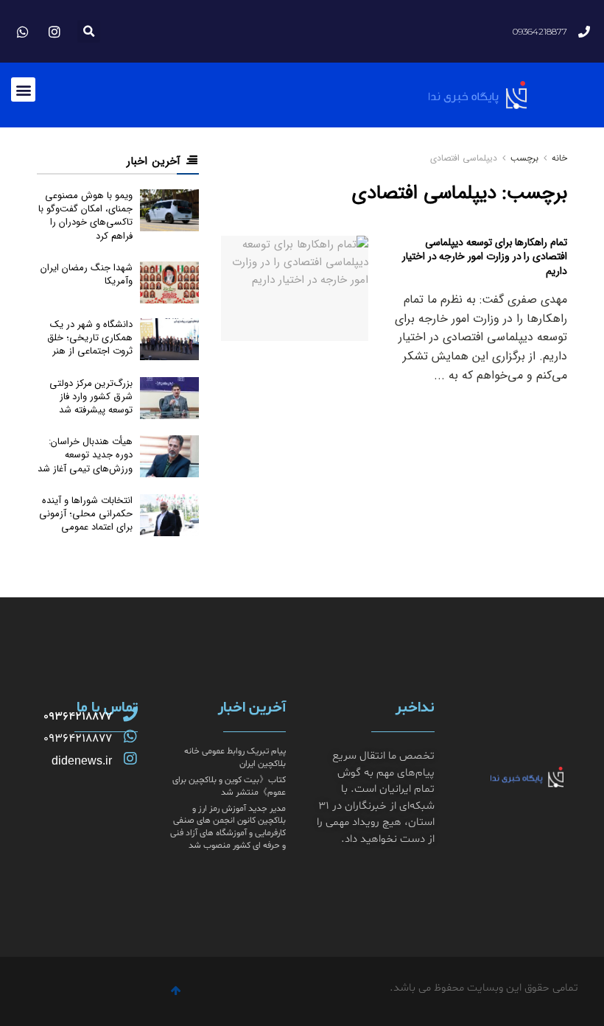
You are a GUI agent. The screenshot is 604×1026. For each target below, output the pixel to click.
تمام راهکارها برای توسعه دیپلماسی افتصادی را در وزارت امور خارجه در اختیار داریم (484, 256)
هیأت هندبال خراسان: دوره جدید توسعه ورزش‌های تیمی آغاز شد (85, 455)
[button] (88, 31)
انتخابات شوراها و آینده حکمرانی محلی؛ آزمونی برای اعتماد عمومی (86, 514)
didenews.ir (82, 760)
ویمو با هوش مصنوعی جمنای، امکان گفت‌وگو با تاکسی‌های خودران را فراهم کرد (85, 216)
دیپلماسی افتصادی (463, 158)
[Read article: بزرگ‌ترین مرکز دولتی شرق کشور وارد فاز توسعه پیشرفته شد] (169, 398)
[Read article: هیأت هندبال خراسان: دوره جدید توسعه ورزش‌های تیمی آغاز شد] (169, 456)
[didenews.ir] (130, 758)
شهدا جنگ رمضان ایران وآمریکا (87, 274)
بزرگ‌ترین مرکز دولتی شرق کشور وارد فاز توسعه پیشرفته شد (91, 397)
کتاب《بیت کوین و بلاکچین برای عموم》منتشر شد (229, 786)
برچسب (524, 158)
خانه (558, 158)
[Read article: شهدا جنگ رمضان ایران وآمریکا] (169, 282)
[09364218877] (130, 714)
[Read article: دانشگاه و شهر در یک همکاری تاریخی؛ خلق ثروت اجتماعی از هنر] (169, 339)
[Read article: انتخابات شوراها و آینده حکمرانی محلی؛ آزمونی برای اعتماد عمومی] (169, 515)
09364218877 (77, 717)
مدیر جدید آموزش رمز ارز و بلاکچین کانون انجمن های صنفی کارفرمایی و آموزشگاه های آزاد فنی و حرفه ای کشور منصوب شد (228, 827)
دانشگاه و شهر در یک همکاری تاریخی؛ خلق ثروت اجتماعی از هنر (90, 338)
